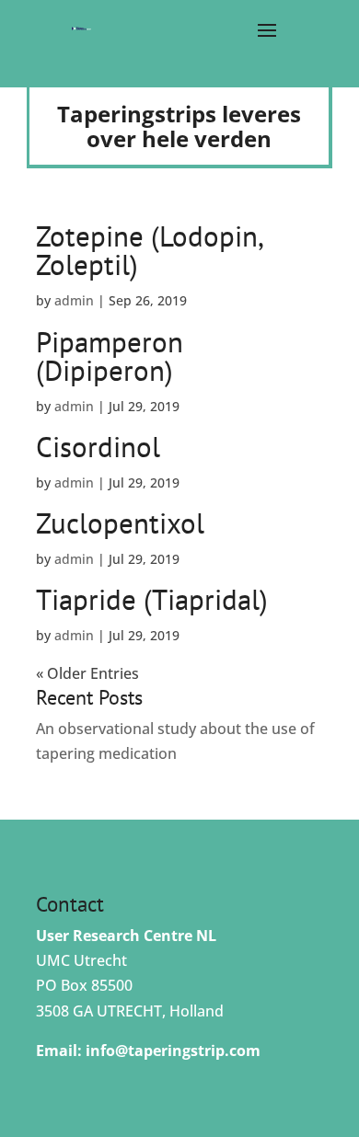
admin (74, 300)
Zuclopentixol (120, 523)
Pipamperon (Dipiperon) (109, 356)
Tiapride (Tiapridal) (152, 599)
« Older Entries (87, 673)
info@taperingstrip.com (173, 1050)
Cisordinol (98, 446)
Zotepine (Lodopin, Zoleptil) (149, 250)
